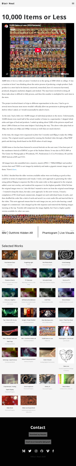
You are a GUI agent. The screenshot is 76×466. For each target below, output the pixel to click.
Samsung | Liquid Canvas (10, 360)
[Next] (71, 219)
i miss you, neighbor (9, 300)
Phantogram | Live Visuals (66, 338)
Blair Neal (8, 3)
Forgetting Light (28, 262)
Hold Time (47, 300)
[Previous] (5, 219)
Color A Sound (47, 360)
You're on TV (66, 280)
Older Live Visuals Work (28, 408)
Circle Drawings (66, 262)
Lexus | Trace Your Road (66, 320)
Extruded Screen (47, 280)
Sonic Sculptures (28, 386)
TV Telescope (28, 280)
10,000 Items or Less (47, 338)
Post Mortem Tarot (10, 262)
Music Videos (66, 386)
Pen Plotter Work (47, 262)
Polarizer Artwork (10, 280)
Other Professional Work (28, 359)
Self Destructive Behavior (28, 300)
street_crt (47, 386)
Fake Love (66, 366)
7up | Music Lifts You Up (10, 320)
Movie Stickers (66, 300)
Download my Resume (38, 434)
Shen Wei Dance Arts (47, 320)
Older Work (10, 408)
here (14, 169)
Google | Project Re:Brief (28, 320)
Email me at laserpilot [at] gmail (38, 442)
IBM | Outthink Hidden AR (28, 338)
